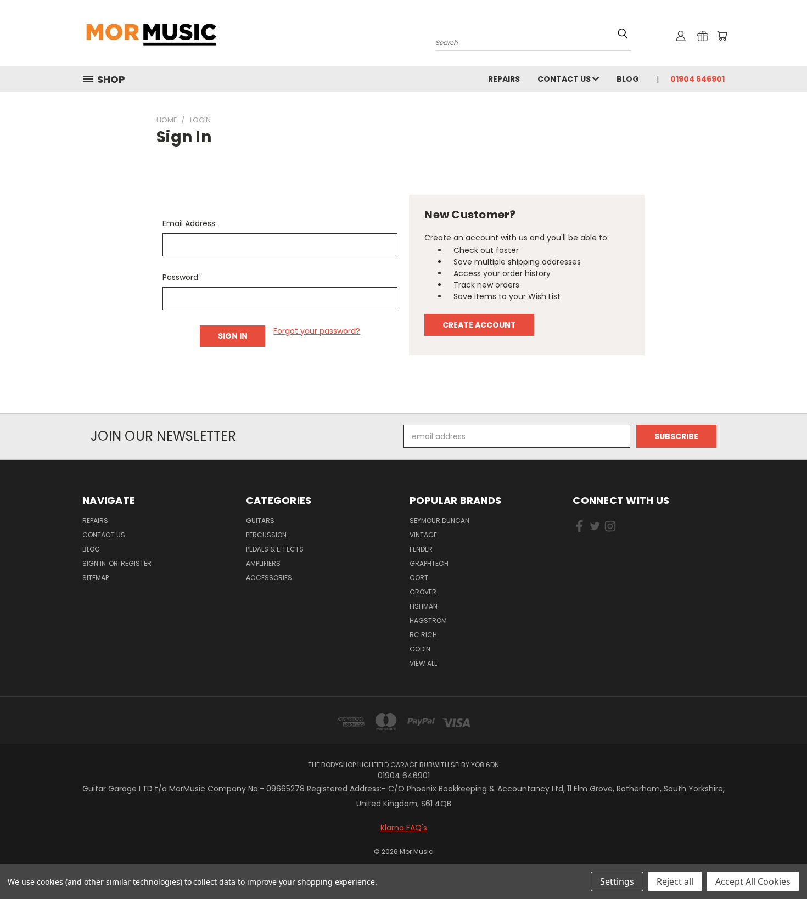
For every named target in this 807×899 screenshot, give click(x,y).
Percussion (266, 535)
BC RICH (423, 634)
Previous (778, 864)
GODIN (420, 649)
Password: (181, 277)
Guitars (260, 520)
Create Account (479, 324)
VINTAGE (423, 535)
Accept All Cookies (753, 881)
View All (423, 663)
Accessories (269, 577)
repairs (504, 79)
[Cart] (721, 35)
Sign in (95, 563)
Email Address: (189, 223)
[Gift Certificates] (702, 35)
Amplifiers (263, 563)
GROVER (423, 592)
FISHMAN (424, 606)
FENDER (421, 549)
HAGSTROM (428, 620)
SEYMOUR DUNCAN (439, 520)
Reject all (675, 881)
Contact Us (564, 79)
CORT (419, 577)
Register (136, 563)
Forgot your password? (316, 330)
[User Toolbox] (680, 35)
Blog (628, 79)
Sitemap (95, 577)
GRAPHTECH (429, 563)
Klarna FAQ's (403, 827)
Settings (617, 881)
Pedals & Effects (275, 549)
